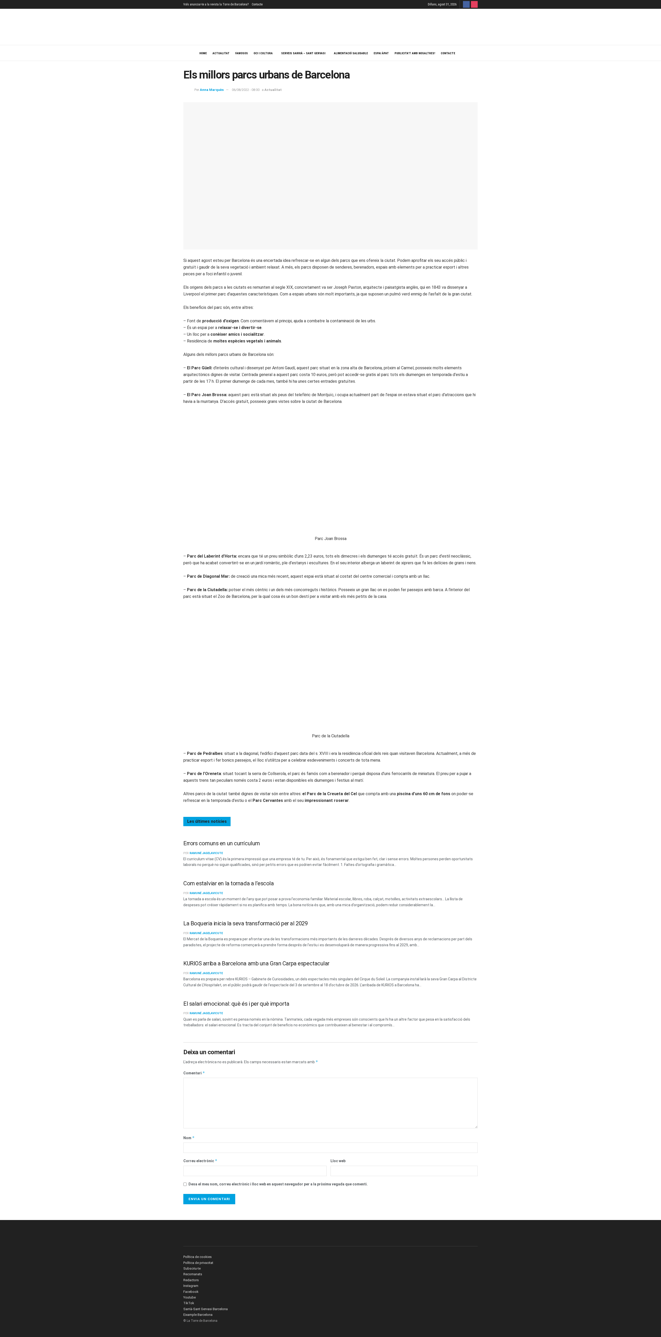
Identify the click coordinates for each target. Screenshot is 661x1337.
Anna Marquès (212, 90)
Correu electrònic (200, 1160)
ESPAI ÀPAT (381, 53)
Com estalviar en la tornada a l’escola (228, 883)
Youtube (189, 1297)
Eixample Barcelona (198, 1315)
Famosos (241, 53)
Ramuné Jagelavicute (206, 853)
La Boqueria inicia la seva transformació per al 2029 (245, 923)
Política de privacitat (198, 1263)
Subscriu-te (192, 1268)
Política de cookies (197, 1257)
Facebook (191, 1292)
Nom (189, 1137)
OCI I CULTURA (263, 53)
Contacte (257, 4)
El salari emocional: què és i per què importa (236, 1003)
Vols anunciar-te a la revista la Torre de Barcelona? (216, 4)
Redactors (191, 1280)
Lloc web (337, 1161)
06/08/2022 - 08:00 (245, 90)
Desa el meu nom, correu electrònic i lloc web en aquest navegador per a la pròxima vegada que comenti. (278, 1184)
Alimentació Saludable (351, 53)
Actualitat (221, 53)
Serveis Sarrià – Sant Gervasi (303, 53)
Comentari (194, 1072)
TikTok (188, 1303)
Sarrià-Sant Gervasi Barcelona (205, 1309)
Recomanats (192, 1274)
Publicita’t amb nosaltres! (415, 53)
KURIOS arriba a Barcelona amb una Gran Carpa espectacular (256, 963)
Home (203, 53)
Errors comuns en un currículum (221, 843)
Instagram (190, 1286)
